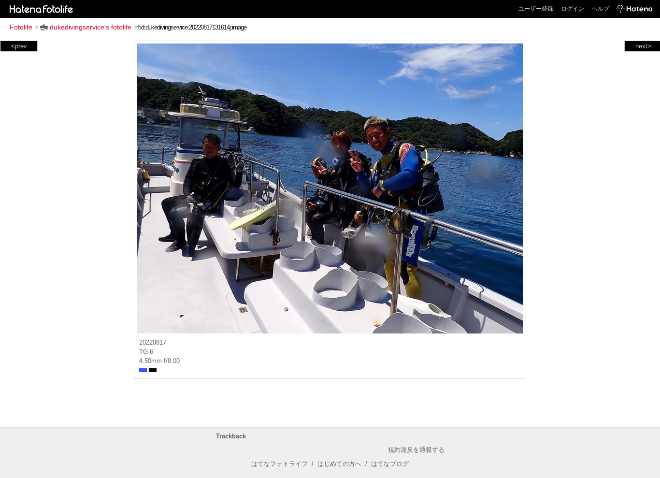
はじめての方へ (339, 463)
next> (643, 46)
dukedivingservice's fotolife (90, 27)
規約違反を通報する (416, 449)
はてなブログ (390, 463)
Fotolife (21, 27)
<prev (19, 46)
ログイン (572, 8)
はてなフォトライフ (279, 463)
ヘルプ (600, 8)
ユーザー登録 (535, 8)
